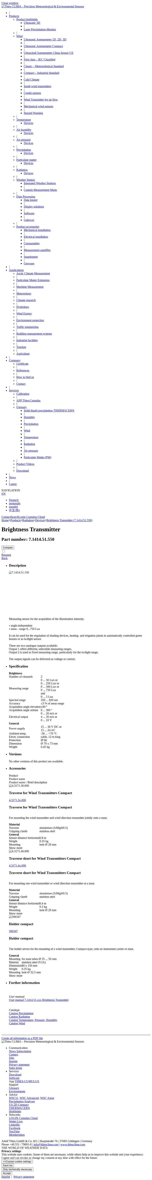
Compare (8, 547)
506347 (13, 931)
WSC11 (13, 1098)
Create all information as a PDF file (22, 1038)
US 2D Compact (19, 1104)
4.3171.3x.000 (17, 800)
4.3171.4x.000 (17, 865)
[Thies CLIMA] (42, 6)
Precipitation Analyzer (22, 1101)
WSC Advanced (29, 1098)
